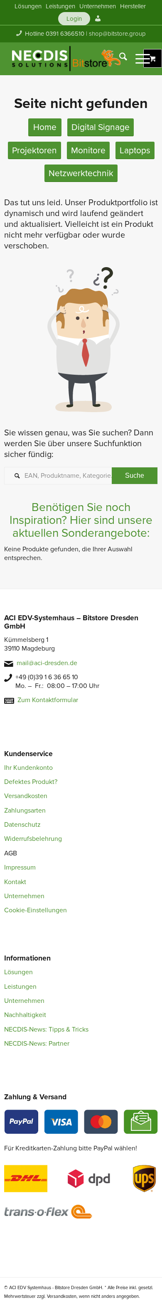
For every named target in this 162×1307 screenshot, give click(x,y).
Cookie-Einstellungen (35, 910)
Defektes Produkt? (30, 782)
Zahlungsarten (25, 810)
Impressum (20, 867)
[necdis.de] (67, 58)
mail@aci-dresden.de (47, 663)
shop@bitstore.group (117, 33)
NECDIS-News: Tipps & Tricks (46, 1029)
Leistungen (20, 987)
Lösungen (18, 972)
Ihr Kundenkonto (28, 768)
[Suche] (119, 58)
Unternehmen (24, 896)
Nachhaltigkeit (25, 1015)
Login (74, 18)
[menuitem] (28, 6)
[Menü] (138, 58)
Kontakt (15, 882)
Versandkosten (25, 796)
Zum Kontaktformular (47, 700)
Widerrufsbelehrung (33, 839)
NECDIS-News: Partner (36, 1043)
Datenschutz (22, 825)
